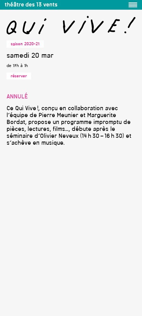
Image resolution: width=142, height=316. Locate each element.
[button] (133, 4)
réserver (19, 76)
